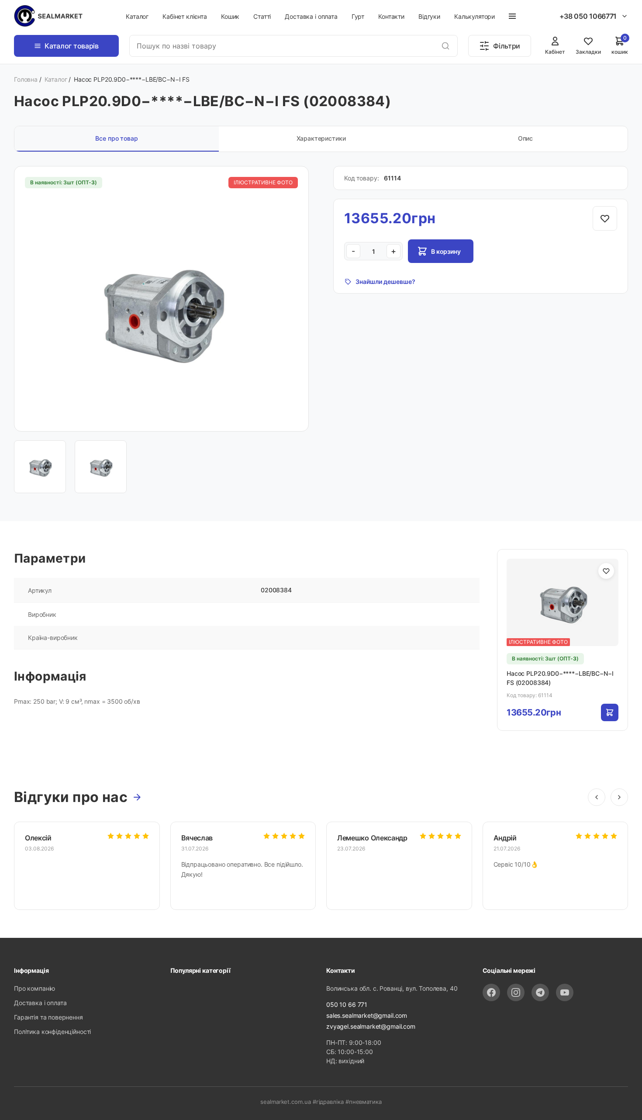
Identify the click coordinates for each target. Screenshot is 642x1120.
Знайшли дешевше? (385, 281)
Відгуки (429, 16)
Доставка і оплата (311, 16)
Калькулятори (474, 16)
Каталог (137, 16)
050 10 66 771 (346, 1004)
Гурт (358, 16)
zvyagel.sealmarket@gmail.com (370, 1026)
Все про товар (116, 138)
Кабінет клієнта (184, 16)
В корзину (446, 251)
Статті (262, 16)
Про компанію (34, 988)
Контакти (391, 16)
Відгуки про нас (71, 796)
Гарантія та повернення (48, 1017)
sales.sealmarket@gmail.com (366, 1015)
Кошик (230, 16)
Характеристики (321, 138)
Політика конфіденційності (52, 1031)
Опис (525, 138)
